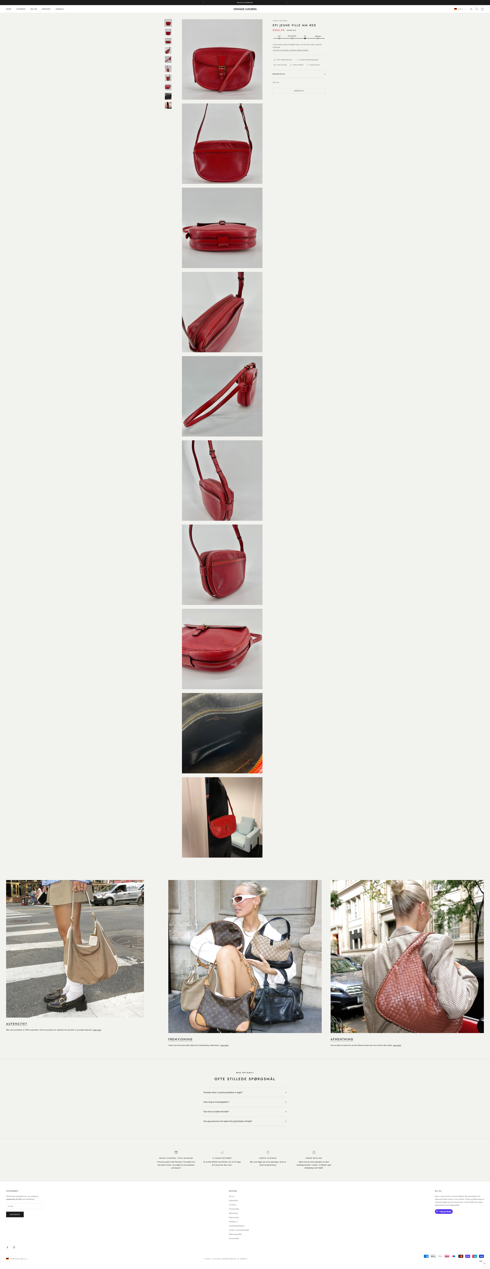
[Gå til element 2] (168, 32)
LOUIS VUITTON (280, 21)
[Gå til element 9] (168, 96)
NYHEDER (21, 9)
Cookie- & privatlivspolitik (239, 1230)
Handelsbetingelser (236, 1226)
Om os (231, 1196)
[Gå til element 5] (168, 59)
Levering (232, 1205)
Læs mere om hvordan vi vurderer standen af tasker (290, 50)
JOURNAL (60, 9)
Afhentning (233, 1213)
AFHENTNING (342, 1039)
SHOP (8, 9)
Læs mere (97, 1030)
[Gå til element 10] (168, 105)
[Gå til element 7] (168, 77)
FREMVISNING (180, 1039)
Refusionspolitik (235, 1234)
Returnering (233, 1217)
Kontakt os (233, 1222)
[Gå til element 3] (168, 41)
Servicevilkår (234, 1238)
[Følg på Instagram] (14, 1247)
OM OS (33, 9)
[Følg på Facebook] (7, 1247)
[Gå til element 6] (168, 68)
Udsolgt (299, 91)
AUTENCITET (16, 1024)
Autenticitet (233, 1200)
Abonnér (15, 1214)
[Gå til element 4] (168, 50)
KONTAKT (46, 9)
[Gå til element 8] (168, 87)
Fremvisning (234, 1209)
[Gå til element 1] (168, 22)
